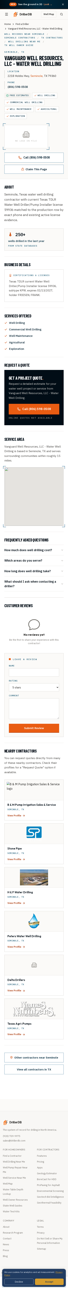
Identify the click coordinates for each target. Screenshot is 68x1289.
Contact (7, 1238)
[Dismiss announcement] (63, 4)
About (6, 1226)
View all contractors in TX (34, 1069)
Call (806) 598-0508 (36, 157)
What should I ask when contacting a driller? (30, 584)
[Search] (61, 14)
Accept (49, 1281)
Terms (40, 1226)
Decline (19, 1281)
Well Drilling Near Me (14, 1161)
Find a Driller (22, 24)
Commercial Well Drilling (26, 102)
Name (12, 666)
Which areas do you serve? (23, 560)
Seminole (36, 76)
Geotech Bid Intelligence (50, 1196)
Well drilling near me (24, 41)
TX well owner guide (19, 45)
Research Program (13, 1232)
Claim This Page (36, 169)
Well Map (49, 14)
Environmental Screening (50, 1191)
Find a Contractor (12, 1155)
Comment (14, 695)
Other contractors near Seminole (36, 1057)
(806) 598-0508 (18, 87)
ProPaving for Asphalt (48, 1185)
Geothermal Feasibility (49, 1202)
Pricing (40, 1161)
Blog (5, 1256)
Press (6, 1250)
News (6, 1244)
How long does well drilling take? (27, 571)
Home (7, 24)
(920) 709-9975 (11, 1136)
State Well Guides (12, 1205)
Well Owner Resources (15, 1199)
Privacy (40, 1232)
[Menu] (6, 14)
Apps (40, 1167)
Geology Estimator (47, 1173)
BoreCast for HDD (46, 1179)
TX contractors (52, 37)
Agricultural (49, 109)
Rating (13, 681)
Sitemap (41, 1248)
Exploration (17, 116)
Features (42, 1155)
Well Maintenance (21, 109)
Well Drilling (46, 95)
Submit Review (34, 728)
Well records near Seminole (24, 34)
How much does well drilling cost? (28, 550)
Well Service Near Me (14, 1177)
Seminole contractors (19, 37)
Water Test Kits (11, 1211)
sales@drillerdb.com (14, 1140)
